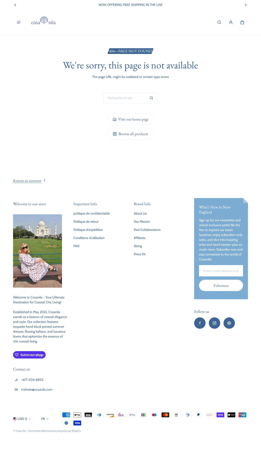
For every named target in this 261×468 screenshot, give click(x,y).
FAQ (76, 246)
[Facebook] (200, 323)
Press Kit (139, 254)
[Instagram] (214, 323)
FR (43, 419)
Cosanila (21, 430)
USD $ (22, 419)
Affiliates (140, 238)
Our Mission (142, 222)
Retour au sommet (27, 180)
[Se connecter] (231, 22)
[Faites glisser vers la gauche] (15, 4)
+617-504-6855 (32, 380)
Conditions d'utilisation (89, 238)
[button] (219, 22)
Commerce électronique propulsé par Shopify (54, 430)
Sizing (138, 246)
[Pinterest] (229, 323)
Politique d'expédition (88, 230)
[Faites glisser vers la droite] (245, 4)
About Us (140, 213)
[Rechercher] (151, 98)
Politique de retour (85, 222)
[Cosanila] (43, 22)
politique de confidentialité (91, 213)
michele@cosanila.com (36, 389)
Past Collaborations (147, 230)
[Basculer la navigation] (18, 22)
